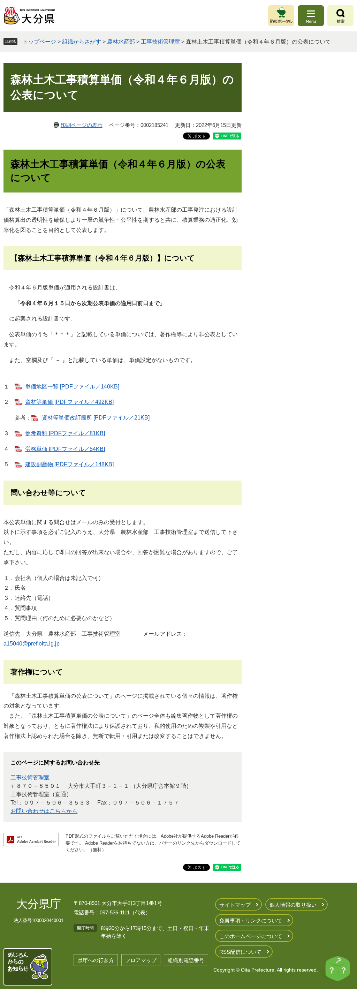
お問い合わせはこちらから (43, 811)
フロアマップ (141, 960)
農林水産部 (121, 42)
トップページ (39, 42)
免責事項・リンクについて (250, 920)
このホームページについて (250, 936)
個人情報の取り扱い (293, 905)
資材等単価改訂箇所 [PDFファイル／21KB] (96, 418)
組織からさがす (81, 42)
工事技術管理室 (160, 42)
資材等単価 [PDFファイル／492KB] (69, 402)
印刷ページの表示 (81, 125)
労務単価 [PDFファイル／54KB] (65, 449)
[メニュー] (311, 15)
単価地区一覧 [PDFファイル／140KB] (72, 387)
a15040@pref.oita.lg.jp (31, 644)
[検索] (340, 15)
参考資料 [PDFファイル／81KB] (65, 433)
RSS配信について (240, 952)
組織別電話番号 (186, 960)
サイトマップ (235, 905)
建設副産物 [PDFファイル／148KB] (69, 464)
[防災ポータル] (281, 15)
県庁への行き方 (95, 960)
